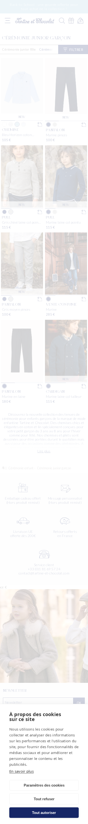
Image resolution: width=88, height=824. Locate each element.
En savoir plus (21, 771)
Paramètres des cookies (44, 785)
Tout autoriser (44, 813)
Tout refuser (44, 799)
